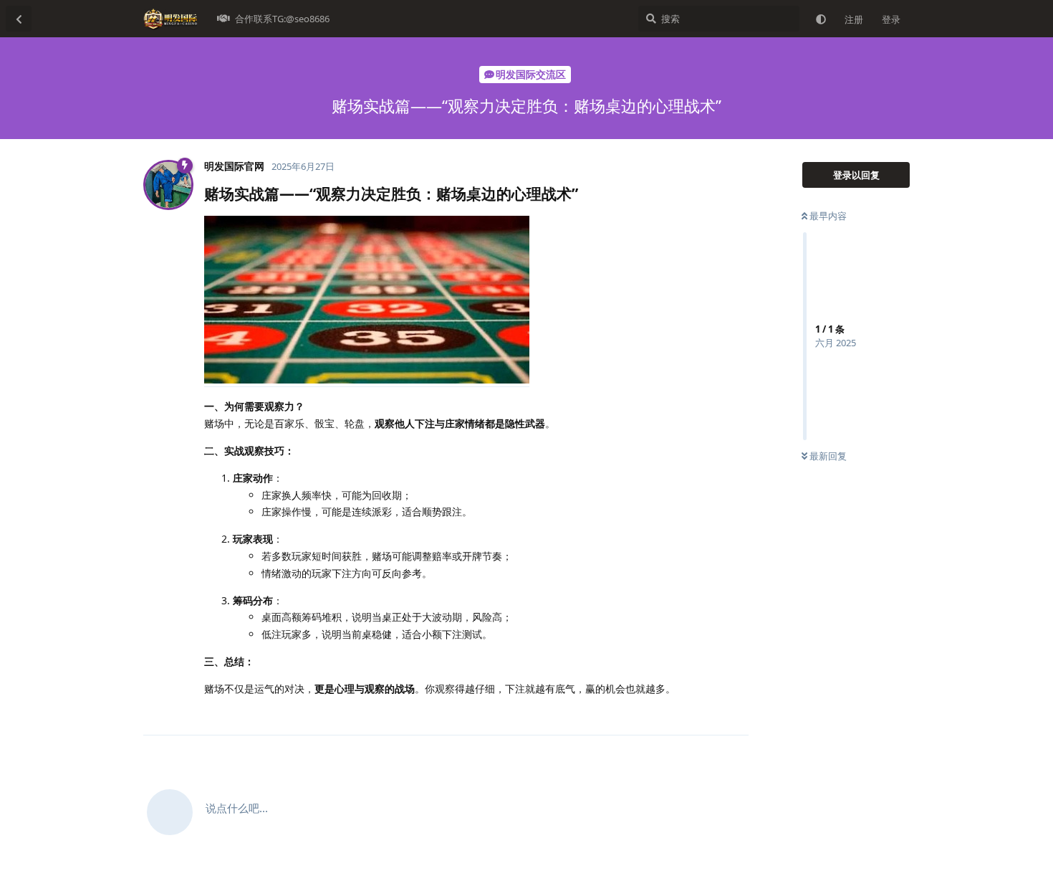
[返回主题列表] (19, 19)
